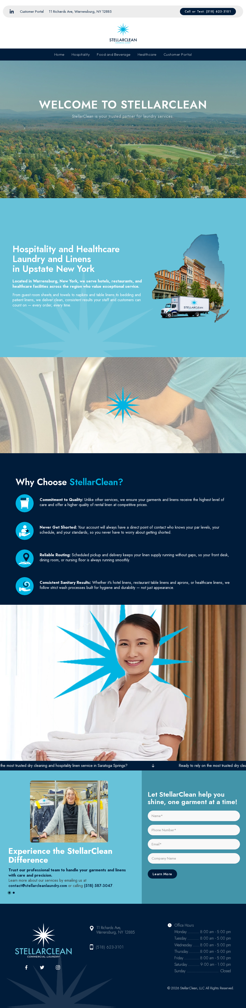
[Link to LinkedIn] (11, 11)
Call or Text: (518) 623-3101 (208, 11)
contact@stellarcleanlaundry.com (37, 885)
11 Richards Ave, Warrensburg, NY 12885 (80, 11)
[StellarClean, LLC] (123, 33)
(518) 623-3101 (110, 947)
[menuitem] (32, 11)
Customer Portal (32, 11)
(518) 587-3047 (98, 885)
